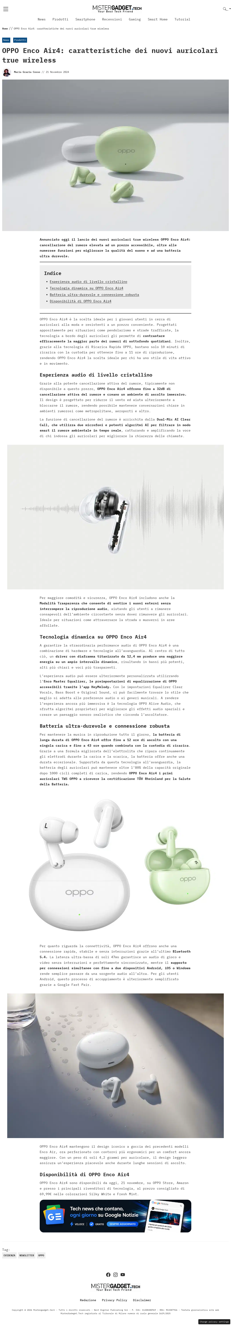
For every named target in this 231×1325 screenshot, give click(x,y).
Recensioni (112, 19)
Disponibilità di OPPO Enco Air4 (80, 301)
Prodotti (60, 19)
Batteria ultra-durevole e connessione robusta (94, 295)
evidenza (9, 1255)
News (42, 19)
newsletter (26, 1255)
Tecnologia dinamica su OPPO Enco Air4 (86, 288)
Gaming (135, 19)
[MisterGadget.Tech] (117, 9)
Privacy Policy (114, 1300)
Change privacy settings (214, 1321)
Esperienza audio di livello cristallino (88, 281)
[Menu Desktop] (5, 9)
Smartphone (85, 19)
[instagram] (115, 1275)
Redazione (88, 1300)
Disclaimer (142, 1300)
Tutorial (182, 19)
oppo (41, 1255)
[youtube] (123, 1275)
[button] (227, 9)
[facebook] (108, 1275)
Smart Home (158, 19)
